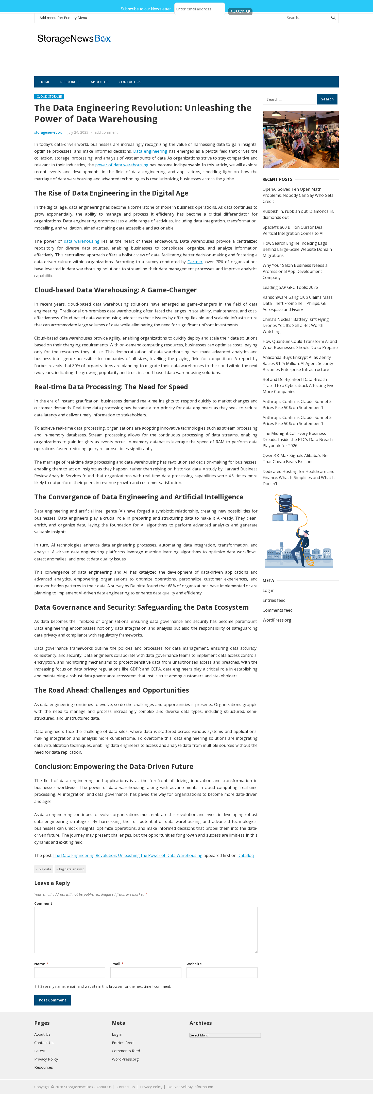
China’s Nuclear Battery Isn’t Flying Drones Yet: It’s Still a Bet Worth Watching (296, 325)
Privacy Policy (46, 1059)
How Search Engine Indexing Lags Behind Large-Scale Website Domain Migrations (297, 249)
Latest (40, 1050)
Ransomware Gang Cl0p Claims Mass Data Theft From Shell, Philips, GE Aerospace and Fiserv (298, 303)
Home (44, 81)
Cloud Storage (49, 96)
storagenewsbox (48, 132)
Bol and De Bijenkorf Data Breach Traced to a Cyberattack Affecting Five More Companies (298, 385)
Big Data (45, 869)
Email (116, 963)
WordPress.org (277, 620)
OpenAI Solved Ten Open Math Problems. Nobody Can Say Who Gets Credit (298, 195)
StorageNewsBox (78, 1086)
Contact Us (130, 81)
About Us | (105, 1086)
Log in (269, 590)
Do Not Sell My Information (190, 1086)
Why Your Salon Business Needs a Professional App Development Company (295, 271)
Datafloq (246, 855)
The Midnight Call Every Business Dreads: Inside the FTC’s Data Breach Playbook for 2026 (298, 439)
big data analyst (71, 869)
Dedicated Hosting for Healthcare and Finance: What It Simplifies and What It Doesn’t (299, 477)
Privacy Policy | (152, 1086)
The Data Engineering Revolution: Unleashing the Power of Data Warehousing (127, 855)
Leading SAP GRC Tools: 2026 (290, 287)
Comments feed (278, 610)
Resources (70, 81)
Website (194, 963)
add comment (106, 132)
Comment (43, 903)
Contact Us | (127, 1086)
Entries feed (274, 600)
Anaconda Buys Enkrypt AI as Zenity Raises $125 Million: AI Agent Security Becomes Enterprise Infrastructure (298, 363)
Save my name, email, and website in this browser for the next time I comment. (105, 986)
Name (41, 963)
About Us (100, 81)
